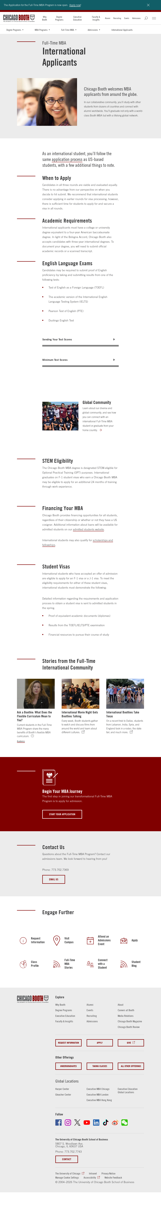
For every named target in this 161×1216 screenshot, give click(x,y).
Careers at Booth (126, 1010)
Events (126, 18)
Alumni (107, 18)
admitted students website (88, 529)
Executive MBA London (97, 1094)
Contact (66, 1159)
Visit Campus (69, 940)
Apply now (74, 5)
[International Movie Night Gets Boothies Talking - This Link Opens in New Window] (80, 694)
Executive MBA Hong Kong (99, 1100)
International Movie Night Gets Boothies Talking (80, 714)
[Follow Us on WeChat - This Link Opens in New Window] (124, 1122)
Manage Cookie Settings (67, 1177)
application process (67, 159)
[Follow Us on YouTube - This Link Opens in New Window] (87, 1122)
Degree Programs (59, 18)
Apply (135, 940)
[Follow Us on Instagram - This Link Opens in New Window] (68, 1122)
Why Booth (44, 18)
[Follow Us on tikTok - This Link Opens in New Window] (106, 1122)
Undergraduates (68, 1066)
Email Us (53, 879)
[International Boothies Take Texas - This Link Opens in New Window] (125, 694)
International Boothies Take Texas (122, 714)
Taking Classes (99, 1066)
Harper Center (62, 1089)
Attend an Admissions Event (104, 940)
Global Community (97, 402)
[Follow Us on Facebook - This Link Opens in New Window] (58, 1122)
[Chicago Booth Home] (19, 18)
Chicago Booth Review (128, 1027)
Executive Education (77, 18)
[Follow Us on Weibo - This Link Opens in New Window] (115, 1122)
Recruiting (117, 18)
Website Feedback (113, 1177)
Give (129, 1042)
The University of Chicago (67, 1173)
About (120, 1004)
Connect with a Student (103, 963)
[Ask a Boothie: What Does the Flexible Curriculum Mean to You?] (36, 694)
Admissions (136, 18)
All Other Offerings (131, 1066)
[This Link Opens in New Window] (124, 964)
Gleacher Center (63, 1094)
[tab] (80, 339)
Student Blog (136, 964)
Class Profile (35, 964)
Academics (21, 741)
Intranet (93, 1173)
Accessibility (90, 1177)
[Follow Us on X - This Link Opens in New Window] (77, 1122)
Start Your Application (62, 814)
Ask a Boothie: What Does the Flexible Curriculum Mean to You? (34, 716)
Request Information (38, 940)
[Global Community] (60, 416)
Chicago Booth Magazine (130, 1021)
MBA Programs (41, 29)
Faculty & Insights (96, 18)
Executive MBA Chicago (98, 1089)
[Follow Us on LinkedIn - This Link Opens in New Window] (96, 1122)
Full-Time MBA (67, 29)
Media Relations (125, 1015)
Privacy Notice (108, 1173)
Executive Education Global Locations (128, 1090)
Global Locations (67, 1081)
